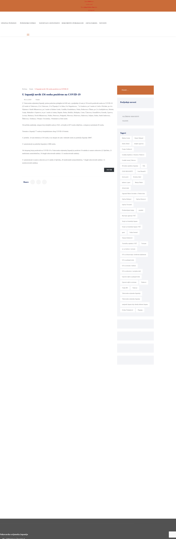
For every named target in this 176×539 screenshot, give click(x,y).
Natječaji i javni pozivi (49, 23)
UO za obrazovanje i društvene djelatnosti (134, 254)
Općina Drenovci (141, 199)
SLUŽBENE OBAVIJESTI (130, 116)
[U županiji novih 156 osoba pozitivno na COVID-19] (32, 182)
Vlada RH (125, 288)
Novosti (102, 23)
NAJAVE (125, 121)
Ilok (144, 166)
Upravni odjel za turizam (129, 282)
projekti (141, 210)
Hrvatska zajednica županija (130, 166)
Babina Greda (126, 138)
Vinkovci (143, 282)
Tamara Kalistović (127, 238)
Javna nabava (91, 23)
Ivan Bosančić (142, 171)
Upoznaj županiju (8, 23)
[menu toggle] (28, 34)
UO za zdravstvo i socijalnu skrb (131, 271)
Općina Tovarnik (127, 204)
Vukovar (134, 288)
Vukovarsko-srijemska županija (131, 299)
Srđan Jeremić (134, 232)
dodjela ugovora (139, 143)
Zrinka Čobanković (127, 310)
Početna (24, 89)
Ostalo (31, 89)
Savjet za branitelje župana (129, 221)
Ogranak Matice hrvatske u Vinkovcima (133, 193)
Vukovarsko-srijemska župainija (131, 293)
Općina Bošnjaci (126, 199)
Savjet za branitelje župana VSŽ (131, 227)
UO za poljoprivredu (128, 260)
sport (123, 232)
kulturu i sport (126, 182)
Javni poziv (125, 177)
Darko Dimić (126, 143)
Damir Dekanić (139, 138)
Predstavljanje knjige (128, 210)
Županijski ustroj (28, 23)
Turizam (143, 243)
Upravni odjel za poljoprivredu (131, 277)
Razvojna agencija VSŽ (129, 215)
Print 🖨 (109, 169)
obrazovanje (125, 188)
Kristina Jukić (137, 177)
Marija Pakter (139, 182)
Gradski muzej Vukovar (129, 160)
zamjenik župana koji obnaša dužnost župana (135, 304)
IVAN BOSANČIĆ (127, 171)
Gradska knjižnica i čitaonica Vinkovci (133, 155)
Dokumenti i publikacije (73, 23)
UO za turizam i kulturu (129, 265)
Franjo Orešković (127, 149)
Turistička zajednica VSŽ (129, 243)
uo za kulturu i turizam (128, 249)
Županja (140, 310)
